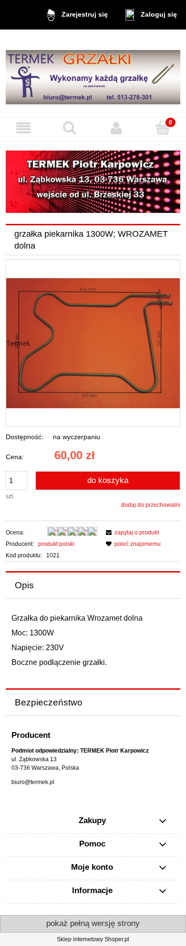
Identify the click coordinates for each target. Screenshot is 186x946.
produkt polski (56, 544)
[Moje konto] (116, 128)
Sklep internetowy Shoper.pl (93, 939)
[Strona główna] (93, 73)
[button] (23, 128)
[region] (93, 181)
